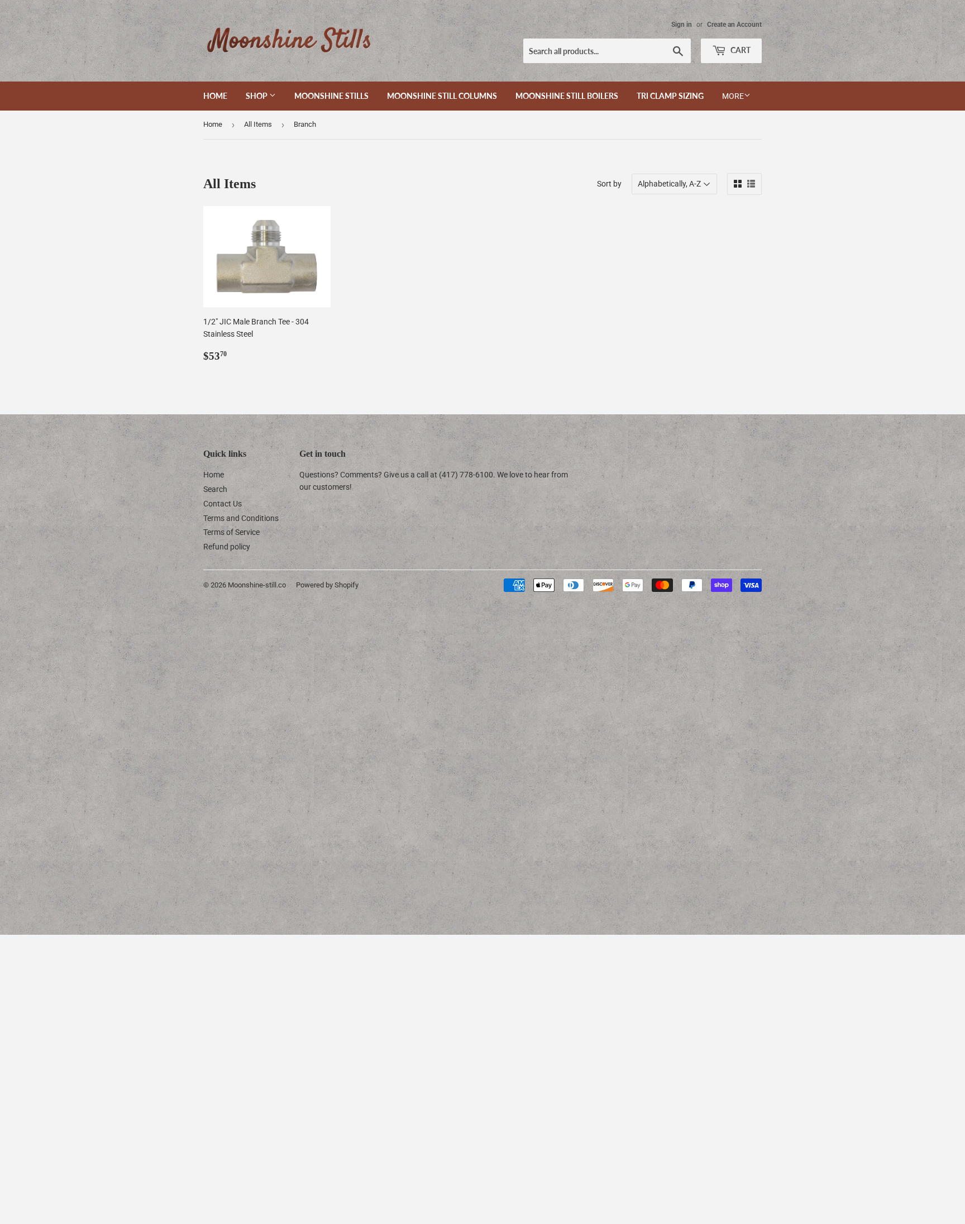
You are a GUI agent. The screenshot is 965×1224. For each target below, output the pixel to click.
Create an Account (734, 24)
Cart (740, 50)
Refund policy (226, 546)
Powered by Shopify (327, 585)
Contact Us (222, 503)
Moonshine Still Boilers (566, 96)
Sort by (609, 183)
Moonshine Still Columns (442, 96)
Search (215, 489)
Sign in (681, 24)
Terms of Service (231, 532)
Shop (257, 96)
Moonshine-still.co (257, 585)
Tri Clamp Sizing (670, 96)
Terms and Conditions (241, 518)
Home (215, 96)
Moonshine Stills (331, 96)
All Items (258, 124)
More (733, 96)
